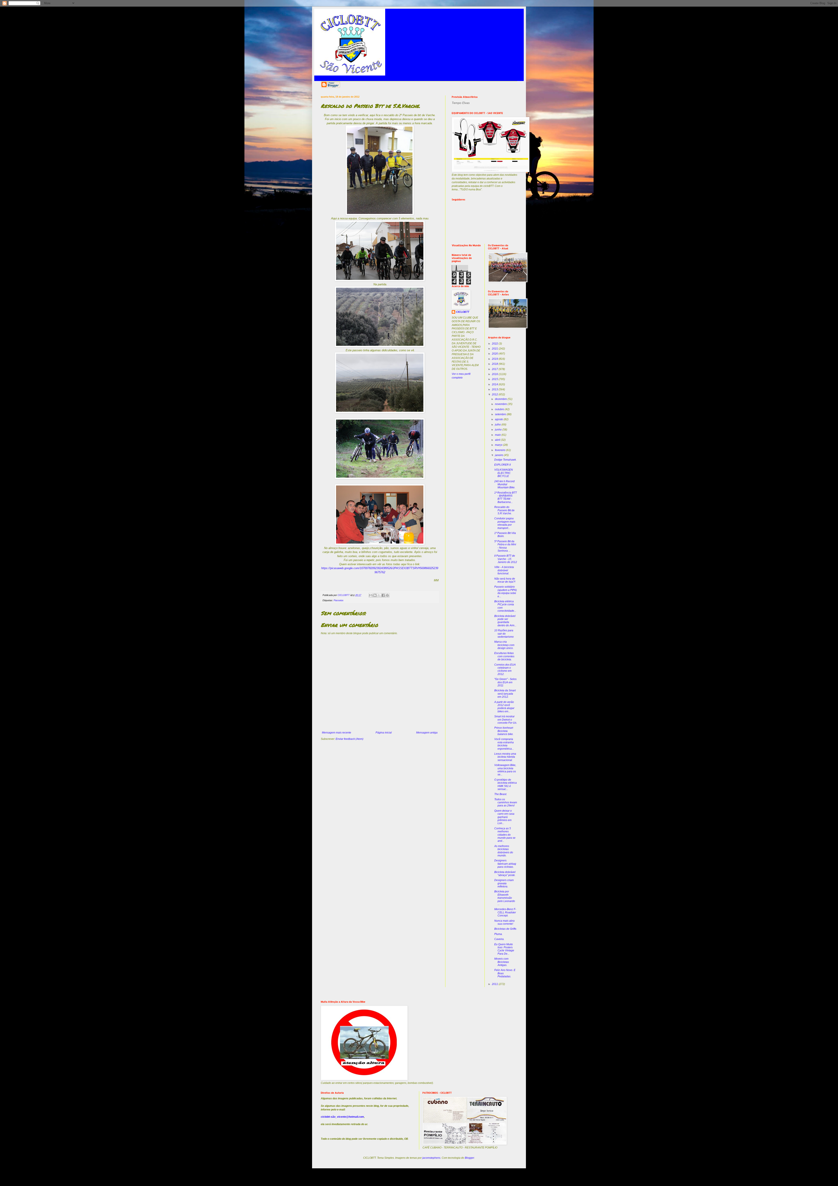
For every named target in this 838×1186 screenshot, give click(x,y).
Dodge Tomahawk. (505, 459)
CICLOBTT (462, 311)
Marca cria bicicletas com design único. (504, 645)
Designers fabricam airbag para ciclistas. (505, 863)
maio (498, 434)
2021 (495, 348)
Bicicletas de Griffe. (505, 928)
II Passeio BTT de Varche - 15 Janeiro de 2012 (505, 559)
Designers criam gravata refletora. (504, 883)
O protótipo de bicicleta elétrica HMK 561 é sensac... (505, 784)
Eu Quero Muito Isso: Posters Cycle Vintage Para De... (504, 949)
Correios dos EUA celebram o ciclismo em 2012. (505, 669)
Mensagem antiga (427, 732)
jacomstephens (431, 1157)
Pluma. (498, 934)
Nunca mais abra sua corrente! (504, 922)
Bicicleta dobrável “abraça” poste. (504, 874)
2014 (495, 384)
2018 (495, 363)
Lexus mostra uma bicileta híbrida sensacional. (505, 757)
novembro (501, 404)
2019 (495, 358)
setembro (501, 414)
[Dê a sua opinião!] (375, 595)
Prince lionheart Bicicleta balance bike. (503, 731)
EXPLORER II (502, 464)
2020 (495, 353)
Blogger (469, 1157)
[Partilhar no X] (379, 595)
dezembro (501, 399)
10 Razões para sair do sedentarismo (504, 633)
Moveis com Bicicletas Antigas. (501, 962)
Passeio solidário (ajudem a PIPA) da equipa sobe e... (505, 591)
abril (498, 439)
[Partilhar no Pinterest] (387, 595)
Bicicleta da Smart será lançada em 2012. (505, 693)
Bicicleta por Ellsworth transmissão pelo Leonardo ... (504, 898)
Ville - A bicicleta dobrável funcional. (504, 570)
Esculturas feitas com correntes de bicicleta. (504, 656)
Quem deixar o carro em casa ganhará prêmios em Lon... (504, 817)
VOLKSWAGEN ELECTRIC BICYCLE (503, 473)
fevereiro (500, 450)
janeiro (499, 455)
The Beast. (500, 794)
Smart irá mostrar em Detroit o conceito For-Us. (505, 719)
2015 (495, 379)
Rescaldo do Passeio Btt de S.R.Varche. (504, 510)
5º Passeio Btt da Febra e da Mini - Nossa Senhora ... (505, 546)
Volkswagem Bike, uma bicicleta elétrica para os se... (505, 770)
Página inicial (384, 732)
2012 (495, 394)
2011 (495, 984)
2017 (495, 369)
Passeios (338, 600)
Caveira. (499, 939)
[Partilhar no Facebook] (383, 595)
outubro (500, 409)
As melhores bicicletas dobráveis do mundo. (503, 851)
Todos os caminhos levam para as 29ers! (505, 802)
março (499, 444)
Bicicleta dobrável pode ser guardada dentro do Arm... (505, 621)
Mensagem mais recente (336, 732)
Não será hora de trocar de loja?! (504, 580)
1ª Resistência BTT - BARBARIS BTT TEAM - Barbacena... (505, 497)
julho (498, 424)
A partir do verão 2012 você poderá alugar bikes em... (504, 707)
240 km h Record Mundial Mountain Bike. (504, 484)
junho (498, 429)
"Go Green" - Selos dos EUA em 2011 (505, 682)
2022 (495, 343)
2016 (495, 374)
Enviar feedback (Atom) (349, 738)
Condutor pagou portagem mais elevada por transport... (504, 523)
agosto (499, 419)
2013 (495, 389)
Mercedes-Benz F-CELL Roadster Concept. (505, 912)
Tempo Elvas (461, 103)
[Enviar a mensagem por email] (371, 595)
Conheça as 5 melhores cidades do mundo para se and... (504, 835)
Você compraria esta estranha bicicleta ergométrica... (504, 744)
